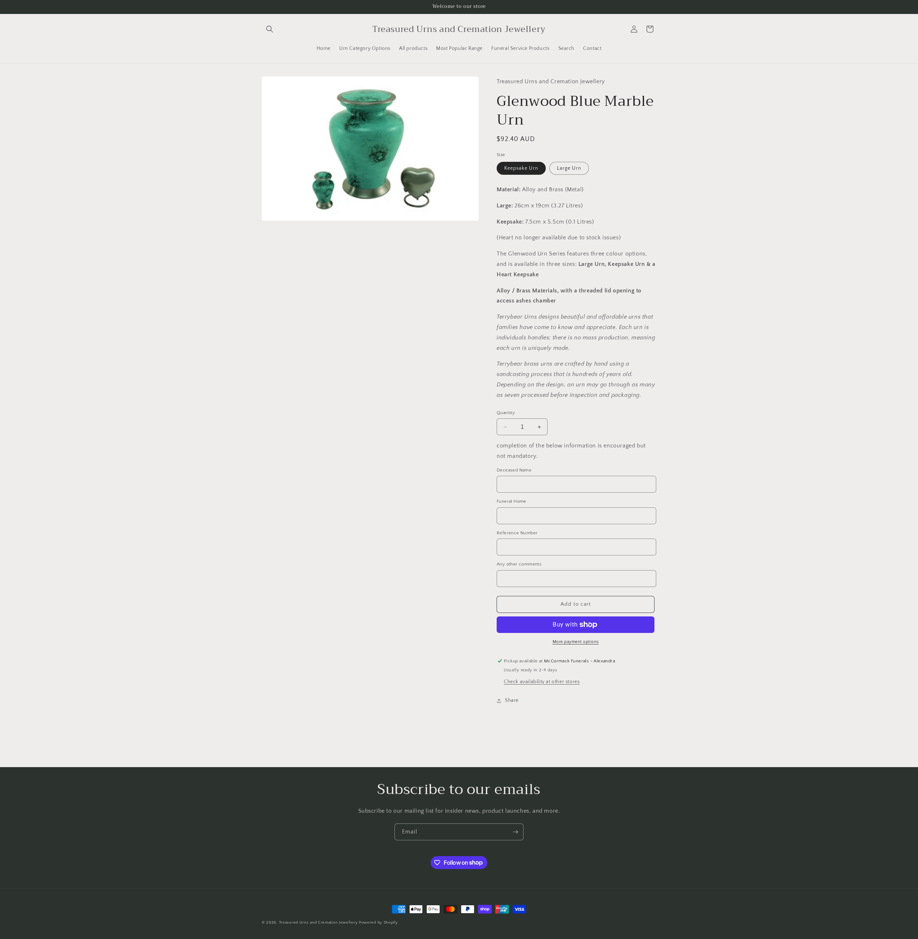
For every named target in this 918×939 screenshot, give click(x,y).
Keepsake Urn (521, 168)
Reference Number (517, 532)
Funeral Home (511, 501)
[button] (270, 29)
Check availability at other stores (541, 682)
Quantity (506, 412)
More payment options (576, 641)
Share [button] (512, 700)
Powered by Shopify (378, 922)
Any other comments (519, 564)
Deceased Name (514, 470)
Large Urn (569, 168)
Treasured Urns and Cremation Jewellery (318, 922)
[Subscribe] (515, 831)
